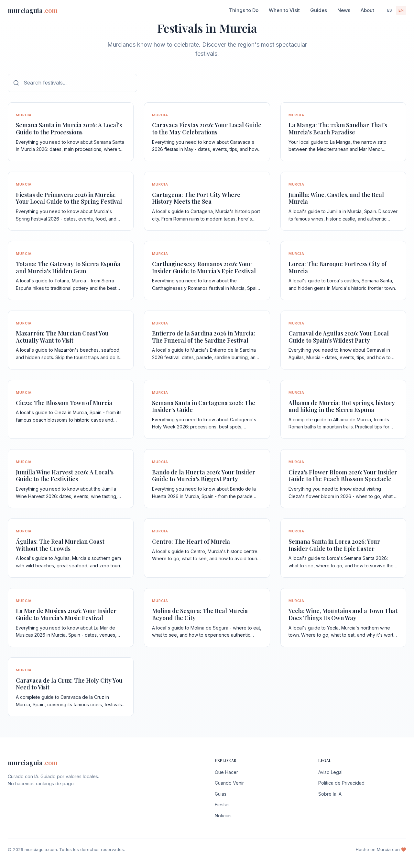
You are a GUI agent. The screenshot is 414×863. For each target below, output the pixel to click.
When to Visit (284, 10)
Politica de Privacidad (341, 783)
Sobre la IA (330, 794)
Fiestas (222, 804)
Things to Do (243, 10)
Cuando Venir (229, 783)
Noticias (223, 815)
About (367, 10)
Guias (220, 794)
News (343, 10)
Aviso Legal (330, 772)
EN (401, 10)
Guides (318, 10)
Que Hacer (226, 772)
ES (389, 10)
